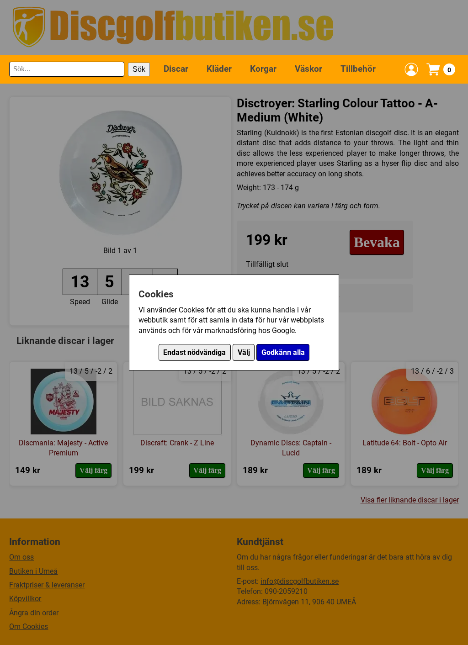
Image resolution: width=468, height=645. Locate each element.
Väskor (308, 68)
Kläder (219, 68)
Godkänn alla (283, 352)
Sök (139, 69)
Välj (244, 352)
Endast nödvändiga (194, 352)
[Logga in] (411, 69)
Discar (176, 68)
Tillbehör (358, 68)
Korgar (263, 68)
